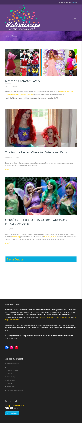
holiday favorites (12, 370)
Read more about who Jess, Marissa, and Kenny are (55, 317)
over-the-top (11, 377)
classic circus (11, 387)
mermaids (14, 36)
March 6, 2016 (9, 229)
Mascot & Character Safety (22, 81)
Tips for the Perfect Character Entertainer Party (36, 152)
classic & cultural (12, 367)
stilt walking (16, 237)
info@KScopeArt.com (14, 406)
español (73, 2)
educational (11, 380)
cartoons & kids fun (13, 363)
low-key (9, 373)
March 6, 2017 (9, 86)
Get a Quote (14, 259)
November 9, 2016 (10, 157)
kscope (15, 86)
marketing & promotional (15, 390)
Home (7, 36)
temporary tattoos (50, 237)
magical (9, 383)
